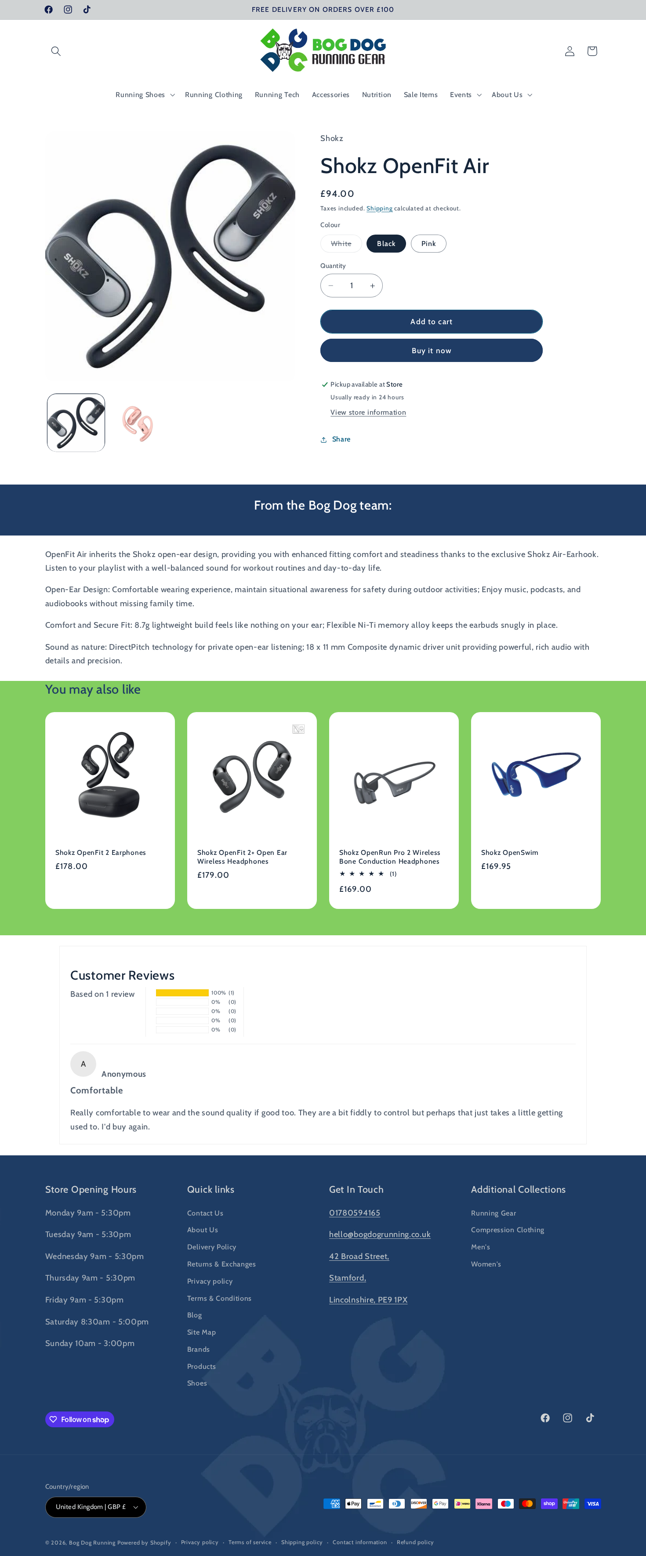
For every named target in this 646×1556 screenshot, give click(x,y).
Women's (486, 1263)
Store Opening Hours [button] (91, 1189)
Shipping (379, 208)
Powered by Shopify (144, 1542)
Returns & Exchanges (221, 1263)
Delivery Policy (211, 1246)
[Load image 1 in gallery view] (76, 422)
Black (386, 243)
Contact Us (205, 1212)
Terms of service (250, 1542)
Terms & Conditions (219, 1297)
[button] (56, 51)
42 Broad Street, (359, 1256)
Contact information (360, 1542)
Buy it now (432, 350)
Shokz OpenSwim (510, 852)
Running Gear (493, 1212)
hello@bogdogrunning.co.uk (380, 1234)
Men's (480, 1246)
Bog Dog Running (92, 1542)
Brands (198, 1349)
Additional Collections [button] (518, 1189)
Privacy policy (210, 1280)
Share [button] (341, 439)
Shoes (197, 1383)
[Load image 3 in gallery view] (138, 422)
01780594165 (355, 1212)
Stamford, (347, 1278)
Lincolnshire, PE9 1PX (368, 1300)
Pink (428, 243)
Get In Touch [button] (356, 1189)
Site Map (201, 1332)
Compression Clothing (507, 1229)
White (346, 246)
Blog (194, 1314)
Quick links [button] (211, 1189)
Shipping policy (302, 1542)
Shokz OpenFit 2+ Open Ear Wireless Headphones (242, 856)
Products (201, 1365)
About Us (202, 1229)
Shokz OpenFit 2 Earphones (100, 852)
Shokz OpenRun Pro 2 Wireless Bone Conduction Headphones (390, 856)
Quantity (333, 266)
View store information (368, 412)
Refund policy (415, 1542)
